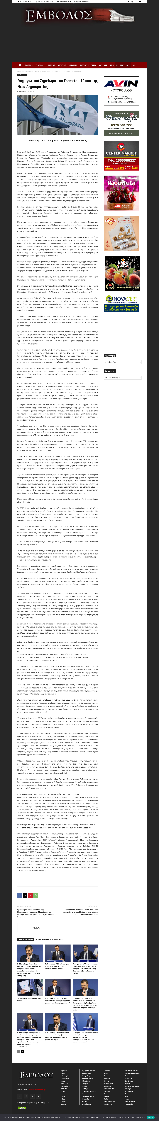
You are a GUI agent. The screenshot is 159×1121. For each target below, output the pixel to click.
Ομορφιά (107, 1094)
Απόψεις (63, 1091)
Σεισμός (127, 1083)
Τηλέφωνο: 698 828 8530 (81, 1)
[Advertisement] (79, 44)
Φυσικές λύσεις (130, 1101)
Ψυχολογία (129, 1104)
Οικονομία (107, 1091)
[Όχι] (156, 1117)
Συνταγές (84, 65)
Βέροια (63, 1096)
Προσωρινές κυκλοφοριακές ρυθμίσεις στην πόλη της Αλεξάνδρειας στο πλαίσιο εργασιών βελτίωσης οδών (80, 912)
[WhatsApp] (35, 895)
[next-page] (22, 1051)
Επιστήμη (85, 1089)
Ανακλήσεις (64, 1083)
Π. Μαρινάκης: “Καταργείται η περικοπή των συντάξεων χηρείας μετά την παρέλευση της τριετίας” (57, 1000)
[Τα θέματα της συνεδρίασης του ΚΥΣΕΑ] (30, 987)
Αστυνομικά (64, 1094)
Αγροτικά (64, 1071)
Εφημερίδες (85, 1099)
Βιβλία (63, 1099)
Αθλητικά (62, 65)
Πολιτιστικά (129, 1078)
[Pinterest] (30, 895)
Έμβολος (23, 91)
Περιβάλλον (108, 1104)
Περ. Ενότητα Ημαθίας (132, 1073)
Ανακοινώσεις (65, 1086)
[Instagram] (132, 1)
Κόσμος (51, 65)
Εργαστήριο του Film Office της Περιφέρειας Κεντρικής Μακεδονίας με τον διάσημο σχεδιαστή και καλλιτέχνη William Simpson (35, 913)
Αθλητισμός (65, 1076)
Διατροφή (103, 65)
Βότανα (63, 1101)
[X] (136, 1)
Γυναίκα (63, 1104)
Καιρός (106, 1073)
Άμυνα (63, 1081)
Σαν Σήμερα (129, 1081)
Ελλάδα (28, 65)
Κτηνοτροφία (108, 1083)
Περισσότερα (122, 65)
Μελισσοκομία (109, 1089)
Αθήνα (63, 1073)
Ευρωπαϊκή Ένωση (88, 1096)
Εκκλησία (85, 1083)
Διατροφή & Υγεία (88, 1078)
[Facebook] (128, 1)
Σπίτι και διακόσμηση (132, 1086)
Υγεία (93, 65)
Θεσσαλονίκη (86, 1104)
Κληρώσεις (107, 1076)
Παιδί (106, 1099)
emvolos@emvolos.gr (64, 1)
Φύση (127, 1099)
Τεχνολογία (129, 1091)
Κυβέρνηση (29, 71)
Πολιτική (128, 1076)
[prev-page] (18, 1051)
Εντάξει (151, 1117)
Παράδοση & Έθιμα (110, 1101)
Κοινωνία (73, 65)
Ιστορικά (107, 1071)
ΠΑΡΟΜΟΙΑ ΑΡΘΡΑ (26, 939)
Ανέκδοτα (64, 1089)
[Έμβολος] (79, 15)
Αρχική (20, 71)
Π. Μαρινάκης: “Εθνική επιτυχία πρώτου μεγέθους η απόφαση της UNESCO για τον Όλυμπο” (57, 966)
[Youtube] (140, 1)
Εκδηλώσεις (86, 1081)
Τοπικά (39, 65)
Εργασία (84, 1094)
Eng (112, 65)
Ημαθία (84, 1101)
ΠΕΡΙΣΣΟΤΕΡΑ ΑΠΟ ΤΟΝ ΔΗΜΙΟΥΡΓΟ (49, 939)
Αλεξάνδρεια (65, 1078)
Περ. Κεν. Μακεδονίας (132, 1071)
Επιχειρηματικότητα (89, 1091)
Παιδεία (106, 1096)
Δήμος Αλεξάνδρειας (88, 1071)
